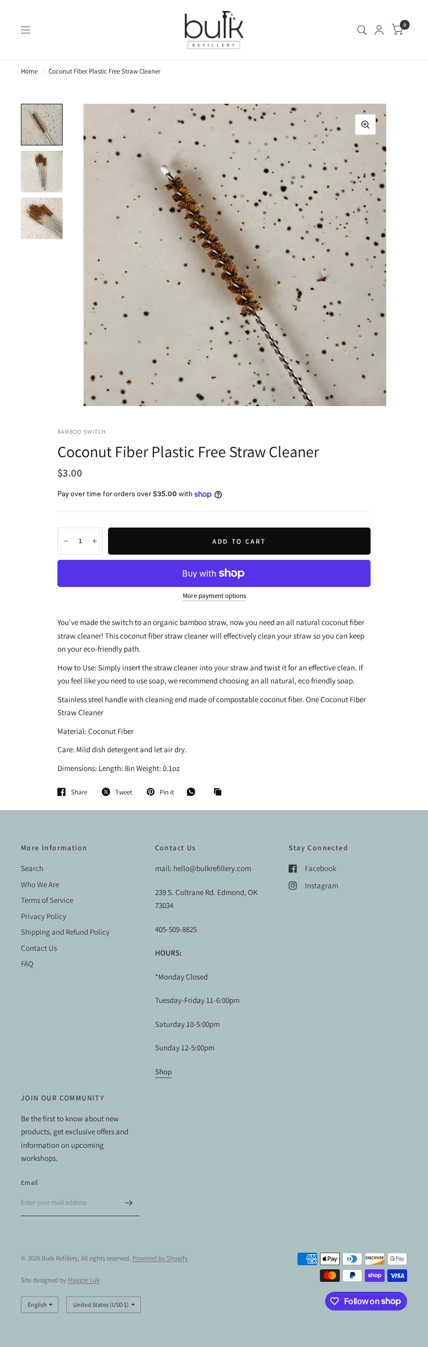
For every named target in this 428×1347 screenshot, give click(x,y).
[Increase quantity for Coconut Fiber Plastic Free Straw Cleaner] (94, 541)
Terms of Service (47, 900)
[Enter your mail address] (128, 1202)
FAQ (27, 964)
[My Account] (379, 30)
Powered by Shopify (160, 1258)
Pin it (167, 792)
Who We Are (40, 884)
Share (79, 792)
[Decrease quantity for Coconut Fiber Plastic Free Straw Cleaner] (66, 541)
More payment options (214, 595)
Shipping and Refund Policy (65, 932)
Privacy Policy (43, 916)
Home (29, 71)
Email (29, 1182)
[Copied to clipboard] (220, 792)
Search (32, 868)
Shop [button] (163, 1071)
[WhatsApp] (193, 792)
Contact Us (39, 948)
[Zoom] (365, 124)
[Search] (362, 30)
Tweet (123, 792)
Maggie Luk (84, 1280)
